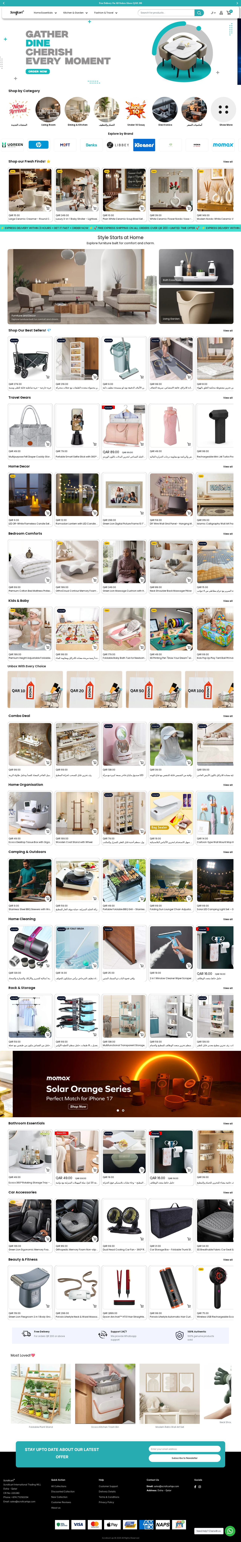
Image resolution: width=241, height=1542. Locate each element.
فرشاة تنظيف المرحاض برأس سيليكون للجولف (77, 978)
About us (55, 1507)
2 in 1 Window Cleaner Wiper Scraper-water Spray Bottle (171, 978)
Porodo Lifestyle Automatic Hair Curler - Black (171, 1317)
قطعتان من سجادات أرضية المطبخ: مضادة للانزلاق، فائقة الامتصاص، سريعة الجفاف (171, 387)
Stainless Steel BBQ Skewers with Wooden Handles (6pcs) (30, 909)
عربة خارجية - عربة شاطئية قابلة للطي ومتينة (30, 387)
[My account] (221, 12)
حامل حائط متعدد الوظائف (209, 978)
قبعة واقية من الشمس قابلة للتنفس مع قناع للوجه (171, 775)
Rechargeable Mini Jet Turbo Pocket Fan (218, 456)
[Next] (233, 195)
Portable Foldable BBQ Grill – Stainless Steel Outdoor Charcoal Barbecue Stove (124, 909)
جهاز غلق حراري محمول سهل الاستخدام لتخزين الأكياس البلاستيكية (171, 842)
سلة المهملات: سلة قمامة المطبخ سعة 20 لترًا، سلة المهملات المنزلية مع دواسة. (77, 1182)
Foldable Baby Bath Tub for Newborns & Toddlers (124, 658)
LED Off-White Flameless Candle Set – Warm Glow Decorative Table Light (30, 523)
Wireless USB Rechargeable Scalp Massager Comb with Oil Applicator (218, 1317)
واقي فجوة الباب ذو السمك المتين (119, 978)
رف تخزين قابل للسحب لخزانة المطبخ (74, 775)
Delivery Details (107, 1491)
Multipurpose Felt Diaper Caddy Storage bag (30, 456)
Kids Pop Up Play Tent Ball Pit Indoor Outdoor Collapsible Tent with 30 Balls (218, 658)
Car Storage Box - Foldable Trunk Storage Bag (171, 1249)
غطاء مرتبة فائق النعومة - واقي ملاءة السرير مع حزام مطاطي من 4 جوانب (218, 591)
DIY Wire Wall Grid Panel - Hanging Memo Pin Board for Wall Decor (171, 523)
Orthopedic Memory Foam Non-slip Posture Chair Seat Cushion (77, 1249)
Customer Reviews (61, 1502)
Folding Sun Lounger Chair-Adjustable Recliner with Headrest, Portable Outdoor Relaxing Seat (171, 909)
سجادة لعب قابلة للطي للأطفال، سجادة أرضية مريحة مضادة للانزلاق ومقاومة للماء (77, 658)
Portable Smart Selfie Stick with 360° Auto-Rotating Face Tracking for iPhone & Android (77, 456)
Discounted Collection (63, 1491)
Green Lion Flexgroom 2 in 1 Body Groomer (30, 1317)
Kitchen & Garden (73, 12)
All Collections (58, 1486)
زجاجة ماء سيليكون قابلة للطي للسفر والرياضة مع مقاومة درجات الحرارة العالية (171, 456)
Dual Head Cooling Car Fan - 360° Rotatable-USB (124, 1249)
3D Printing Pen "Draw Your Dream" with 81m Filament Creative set (171, 658)
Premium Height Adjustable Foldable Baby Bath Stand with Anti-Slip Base (30, 658)
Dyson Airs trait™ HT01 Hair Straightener (124, 1317)
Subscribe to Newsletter (185, 1458)
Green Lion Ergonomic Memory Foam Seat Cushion (30, 1249)
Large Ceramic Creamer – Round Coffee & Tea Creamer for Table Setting (30, 218)
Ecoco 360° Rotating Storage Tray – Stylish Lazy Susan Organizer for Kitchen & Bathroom (30, 1182)
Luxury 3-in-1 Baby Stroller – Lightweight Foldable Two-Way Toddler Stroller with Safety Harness (77, 218)
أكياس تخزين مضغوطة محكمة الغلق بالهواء (217, 387)
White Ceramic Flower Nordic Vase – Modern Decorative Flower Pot (171, 218)
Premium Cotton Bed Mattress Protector (30, 591)
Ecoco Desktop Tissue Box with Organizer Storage (30, 842)
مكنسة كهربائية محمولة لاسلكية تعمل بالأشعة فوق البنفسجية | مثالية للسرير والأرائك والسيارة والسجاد (30, 978)
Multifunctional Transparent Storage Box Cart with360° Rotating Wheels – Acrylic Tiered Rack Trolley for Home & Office (124, 1045)
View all (228, 161)
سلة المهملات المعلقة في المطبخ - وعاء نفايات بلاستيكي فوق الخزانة (124, 1182)
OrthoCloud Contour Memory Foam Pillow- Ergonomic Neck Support (77, 591)
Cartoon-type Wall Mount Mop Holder (218, 842)
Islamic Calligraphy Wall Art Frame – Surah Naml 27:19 (218, 523)
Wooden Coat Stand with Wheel (74, 842)
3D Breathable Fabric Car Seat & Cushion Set (218, 1249)
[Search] (199, 12)
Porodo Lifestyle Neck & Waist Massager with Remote (77, 1317)
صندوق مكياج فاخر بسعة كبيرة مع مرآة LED (123, 775)
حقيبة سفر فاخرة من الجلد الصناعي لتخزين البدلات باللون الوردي (124, 456)
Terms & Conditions (109, 1497)
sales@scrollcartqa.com (166, 1486)
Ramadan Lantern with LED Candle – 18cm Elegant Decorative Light (77, 523)
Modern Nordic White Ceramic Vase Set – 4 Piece (218, 218)
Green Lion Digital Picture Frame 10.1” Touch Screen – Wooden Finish (124, 523)
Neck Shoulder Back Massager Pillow (171, 591)
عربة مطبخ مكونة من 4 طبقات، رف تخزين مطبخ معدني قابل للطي (218, 1045)
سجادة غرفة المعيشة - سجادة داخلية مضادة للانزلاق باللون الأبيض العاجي (218, 775)
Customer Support (108, 1486)
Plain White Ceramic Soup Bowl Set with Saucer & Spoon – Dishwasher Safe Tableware (124, 218)
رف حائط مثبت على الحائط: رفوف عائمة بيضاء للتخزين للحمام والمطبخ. (218, 1182)
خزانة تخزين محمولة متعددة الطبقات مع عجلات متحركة (77, 387)
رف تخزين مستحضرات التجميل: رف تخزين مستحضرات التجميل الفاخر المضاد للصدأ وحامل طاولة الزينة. (30, 775)
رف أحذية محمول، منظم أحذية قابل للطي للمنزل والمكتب (124, 842)
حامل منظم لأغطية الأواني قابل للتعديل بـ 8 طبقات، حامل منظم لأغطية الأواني (77, 1045)
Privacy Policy (106, 1502)
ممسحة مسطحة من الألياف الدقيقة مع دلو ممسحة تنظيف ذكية (124, 387)
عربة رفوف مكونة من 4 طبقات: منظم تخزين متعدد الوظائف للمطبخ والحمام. (171, 1045)
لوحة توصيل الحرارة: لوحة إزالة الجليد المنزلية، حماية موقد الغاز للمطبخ (77, 909)
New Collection (59, 1497)
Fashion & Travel (103, 12)
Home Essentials (43, 12)
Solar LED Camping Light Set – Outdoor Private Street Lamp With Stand (218, 909)
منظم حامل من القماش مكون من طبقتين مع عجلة (30, 1045)
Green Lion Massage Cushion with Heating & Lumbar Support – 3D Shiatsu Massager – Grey (124, 591)
